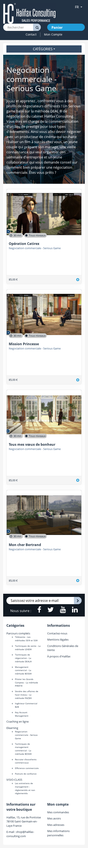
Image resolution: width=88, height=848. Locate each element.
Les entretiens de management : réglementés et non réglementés (25, 788)
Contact (31, 34)
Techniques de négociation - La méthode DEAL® (23, 658)
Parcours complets (18, 633)
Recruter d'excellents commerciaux (26, 761)
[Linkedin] (72, 610)
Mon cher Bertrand (25, 544)
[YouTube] (61, 610)
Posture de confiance (26, 773)
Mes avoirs (54, 818)
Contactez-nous (57, 633)
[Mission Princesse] (77, 380)
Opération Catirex (24, 243)
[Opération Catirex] (77, 279)
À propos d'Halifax (58, 656)
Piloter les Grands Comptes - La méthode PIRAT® (26, 682)
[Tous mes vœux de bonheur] (77, 480)
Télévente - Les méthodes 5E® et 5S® (26, 638)
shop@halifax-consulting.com (20, 834)
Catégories (43, 49)
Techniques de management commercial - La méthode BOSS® (23, 748)
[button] (78, 7)
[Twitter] (48, 610)
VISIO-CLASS (14, 780)
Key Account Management (21, 714)
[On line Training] (29, 13)
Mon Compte (53, 34)
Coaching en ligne (17, 721)
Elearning (12, 728)
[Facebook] (37, 610)
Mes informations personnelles (58, 833)
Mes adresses (55, 825)
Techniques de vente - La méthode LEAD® (28, 647)
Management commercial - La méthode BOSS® (23, 670)
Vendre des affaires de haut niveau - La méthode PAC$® (26, 695)
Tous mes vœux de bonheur (32, 444)
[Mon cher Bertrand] (77, 580)
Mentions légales (58, 639)
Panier (57, 27)
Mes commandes (58, 812)
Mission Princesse (24, 344)
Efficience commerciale (27, 768)
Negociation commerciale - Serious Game (35, 248)
